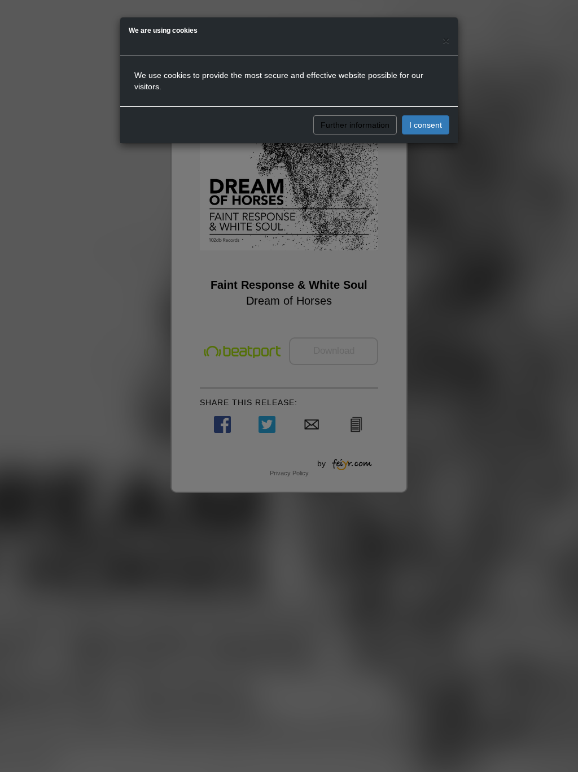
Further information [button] (355, 124)
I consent (425, 124)
